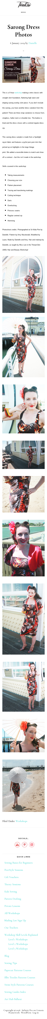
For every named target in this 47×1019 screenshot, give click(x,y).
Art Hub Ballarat (13, 999)
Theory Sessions (12, 884)
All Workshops (12, 913)
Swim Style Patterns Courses (19, 984)
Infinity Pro (27, 1010)
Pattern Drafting (12, 898)
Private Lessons (12, 906)
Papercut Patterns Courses (17, 970)
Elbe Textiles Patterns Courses (19, 977)
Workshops (21, 821)
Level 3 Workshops (18, 948)
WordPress (26, 1012)
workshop (18, 93)
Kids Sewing (10, 891)
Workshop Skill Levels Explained (21, 934)
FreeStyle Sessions (13, 870)
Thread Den (23, 4)
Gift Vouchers (11, 877)
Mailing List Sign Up (15, 920)
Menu (23, 12)
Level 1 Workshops (18, 939)
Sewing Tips (10, 963)
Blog (6, 955)
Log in (36, 1012)
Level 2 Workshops (18, 944)
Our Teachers (11, 927)
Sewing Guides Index (15, 992)
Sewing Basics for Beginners (18, 862)
